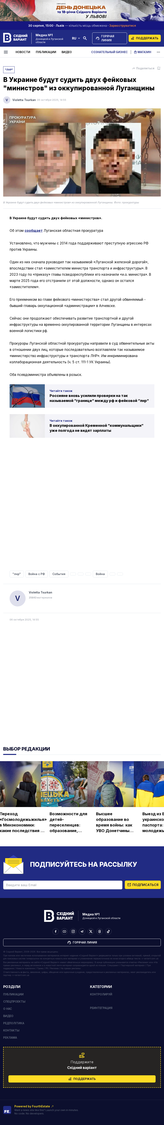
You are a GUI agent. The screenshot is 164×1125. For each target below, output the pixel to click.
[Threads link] (99, 931)
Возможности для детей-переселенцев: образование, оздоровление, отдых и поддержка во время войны (68, 822)
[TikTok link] (108, 931)
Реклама (10, 1037)
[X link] (91, 931)
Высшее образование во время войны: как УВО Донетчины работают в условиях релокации (114, 822)
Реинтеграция (101, 1008)
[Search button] (85, 38)
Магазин (144, 52)
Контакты (11, 1030)
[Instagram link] (73, 931)
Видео (67, 52)
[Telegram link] (82, 931)
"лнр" (9, 69)
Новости (23, 52)
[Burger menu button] (6, 52)
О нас (7, 1008)
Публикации (46, 52)
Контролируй (101, 994)
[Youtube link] (64, 931)
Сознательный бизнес (109, 52)
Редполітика (13, 1023)
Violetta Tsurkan (24, 100)
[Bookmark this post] (159, 68)
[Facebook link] (55, 931)
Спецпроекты (14, 1001)
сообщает (34, 231)
